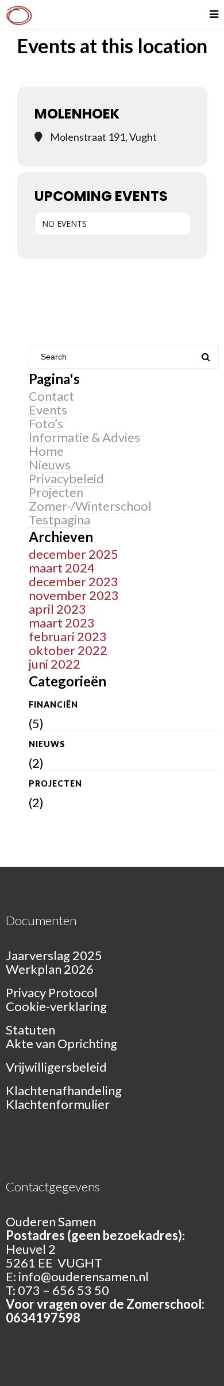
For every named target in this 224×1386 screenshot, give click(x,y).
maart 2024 (62, 567)
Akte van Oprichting (61, 1043)
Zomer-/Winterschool (90, 506)
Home (46, 451)
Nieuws (50, 464)
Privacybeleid (66, 478)
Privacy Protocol (52, 992)
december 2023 (73, 581)
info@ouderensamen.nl (83, 1276)
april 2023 (57, 609)
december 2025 (73, 554)
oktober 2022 (68, 650)
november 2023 (74, 595)
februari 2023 (68, 636)
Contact (51, 396)
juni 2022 (54, 664)
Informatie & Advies (84, 437)
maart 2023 (62, 622)
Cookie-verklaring (56, 1006)
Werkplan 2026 (50, 969)
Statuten (30, 1029)
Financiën (53, 704)
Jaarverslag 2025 (54, 955)
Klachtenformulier (58, 1104)
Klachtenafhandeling (64, 1090)
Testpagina (59, 519)
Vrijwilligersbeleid (56, 1067)
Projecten (56, 492)
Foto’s (46, 423)
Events (48, 409)
